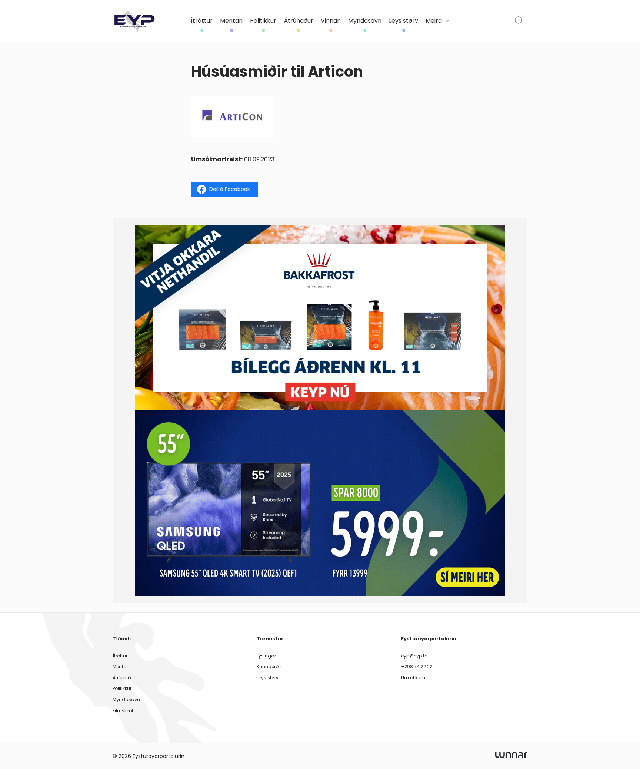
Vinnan (331, 21)
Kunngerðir (269, 666)
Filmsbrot (123, 710)
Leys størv (403, 21)
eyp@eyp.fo (414, 656)
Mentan (231, 21)
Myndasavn (364, 21)
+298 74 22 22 (416, 666)
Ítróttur (202, 21)
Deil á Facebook (229, 189)
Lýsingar (266, 656)
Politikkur (263, 21)
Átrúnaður (298, 21)
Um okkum (413, 677)
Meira (434, 21)
